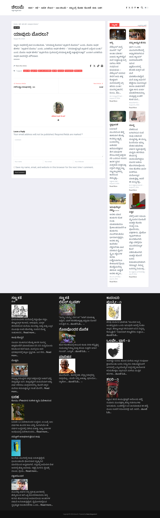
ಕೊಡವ (80, 7)
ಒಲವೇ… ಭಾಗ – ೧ (118, 340)
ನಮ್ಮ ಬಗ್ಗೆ (72, 7)
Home (16, 24)
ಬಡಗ (100, 7)
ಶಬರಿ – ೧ (112, 379)
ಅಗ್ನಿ (111, 42)
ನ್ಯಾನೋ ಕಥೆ (34, 71)
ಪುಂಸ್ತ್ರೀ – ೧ (113, 302)
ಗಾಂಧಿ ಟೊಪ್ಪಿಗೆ (17, 337)
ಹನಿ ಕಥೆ (24, 24)
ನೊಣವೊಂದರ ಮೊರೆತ (73, 329)
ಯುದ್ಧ (131, 125)
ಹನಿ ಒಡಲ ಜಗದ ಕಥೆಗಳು (45, 71)
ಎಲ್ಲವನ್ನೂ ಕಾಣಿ (142, 25)
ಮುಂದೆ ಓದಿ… (78, 323)
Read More (113, 101)
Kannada (60, 71)
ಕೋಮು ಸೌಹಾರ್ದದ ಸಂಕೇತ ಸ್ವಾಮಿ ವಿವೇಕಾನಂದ (31, 400)
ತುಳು (94, 7)
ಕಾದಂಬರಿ (112, 297)
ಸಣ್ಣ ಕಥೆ (114, 25)
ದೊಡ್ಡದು (15, 360)
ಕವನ (30, 7)
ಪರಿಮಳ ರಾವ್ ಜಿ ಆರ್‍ (58, 116)
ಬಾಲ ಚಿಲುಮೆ (61, 7)
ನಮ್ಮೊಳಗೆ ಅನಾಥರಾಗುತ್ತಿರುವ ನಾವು (25, 436)
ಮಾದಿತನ (65, 356)
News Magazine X (91, 514)
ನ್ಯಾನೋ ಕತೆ (26, 71)
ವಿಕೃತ (131, 211)
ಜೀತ (13, 301)
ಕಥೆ (36, 7)
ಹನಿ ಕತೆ (54, 71)
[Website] (58, 120)
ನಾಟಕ (43, 7)
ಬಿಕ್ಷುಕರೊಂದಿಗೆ (17, 475)
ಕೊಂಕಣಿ (87, 7)
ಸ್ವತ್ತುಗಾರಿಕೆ (114, 124)
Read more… (30, 332)
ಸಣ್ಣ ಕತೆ (16, 297)
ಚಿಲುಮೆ (17, 7)
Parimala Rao (69, 71)
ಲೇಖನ (50, 7)
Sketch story (78, 71)
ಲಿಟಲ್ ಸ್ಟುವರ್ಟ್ (69, 302)
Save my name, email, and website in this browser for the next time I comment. (54, 167)
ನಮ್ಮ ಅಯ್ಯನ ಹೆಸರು (137, 42)
